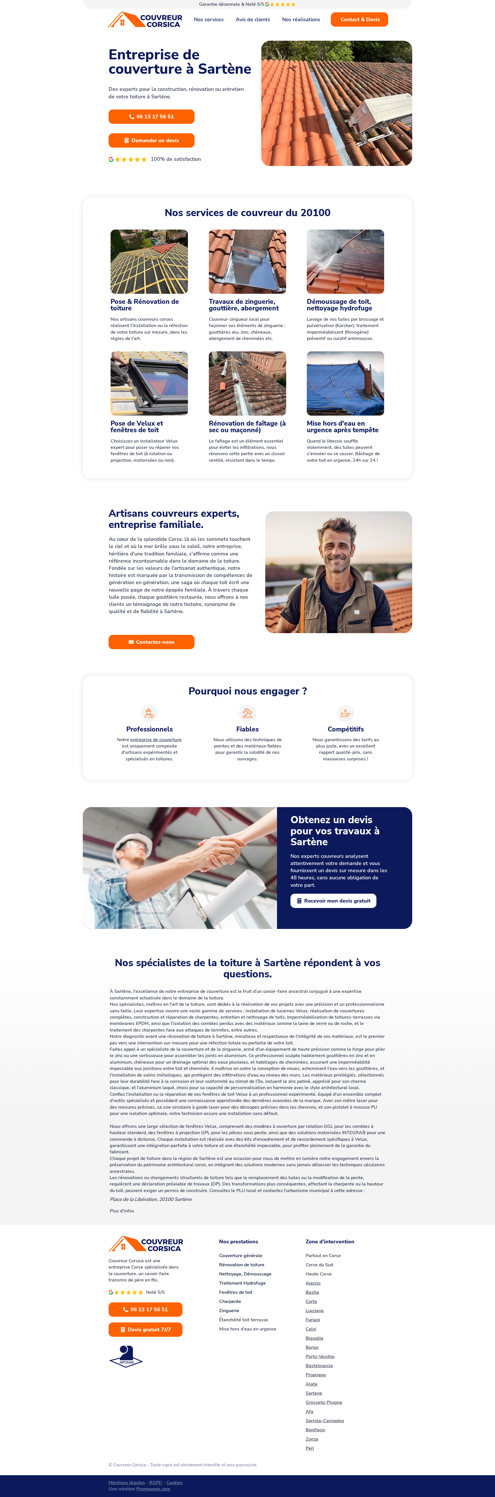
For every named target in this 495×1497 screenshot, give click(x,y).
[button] (480, 1449)
